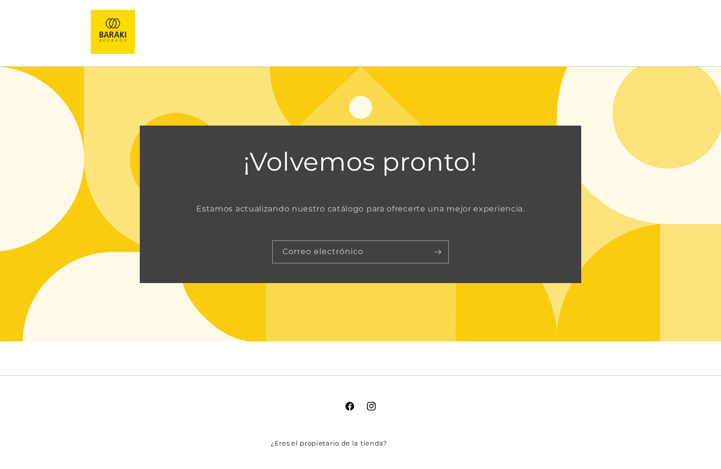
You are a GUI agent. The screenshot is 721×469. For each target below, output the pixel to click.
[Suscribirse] (437, 251)
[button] (575, 32)
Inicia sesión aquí (419, 443)
